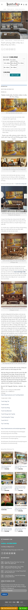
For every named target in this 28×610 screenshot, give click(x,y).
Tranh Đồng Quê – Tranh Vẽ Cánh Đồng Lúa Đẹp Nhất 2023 (15, 576)
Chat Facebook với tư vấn (10, 608)
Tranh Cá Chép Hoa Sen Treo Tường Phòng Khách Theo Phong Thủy (14, 567)
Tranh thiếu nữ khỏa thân (6, 508)
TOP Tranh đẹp (5, 605)
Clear (24, 58)
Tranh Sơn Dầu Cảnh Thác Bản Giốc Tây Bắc (20, 529)
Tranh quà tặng (13, 605)
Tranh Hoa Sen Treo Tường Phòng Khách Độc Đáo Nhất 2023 (15, 571)
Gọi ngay (24, 608)
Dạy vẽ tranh (10, 606)
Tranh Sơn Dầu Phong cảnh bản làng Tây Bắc (21, 509)
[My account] (23, 4)
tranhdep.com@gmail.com (7, 546)
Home (4, 9)
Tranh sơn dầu (7, 604)
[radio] (6, 63)
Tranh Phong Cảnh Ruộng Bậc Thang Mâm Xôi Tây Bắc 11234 (6, 488)
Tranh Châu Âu (10, 9)
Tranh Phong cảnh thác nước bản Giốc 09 (6, 467)
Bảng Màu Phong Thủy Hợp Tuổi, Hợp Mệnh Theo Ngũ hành (14, 562)
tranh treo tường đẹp (21, 183)
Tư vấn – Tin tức (17, 606)
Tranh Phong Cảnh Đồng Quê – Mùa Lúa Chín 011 (6, 529)
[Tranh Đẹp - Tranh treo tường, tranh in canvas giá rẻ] (13, 4)
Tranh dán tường (22, 605)
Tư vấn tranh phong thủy (17, 604)
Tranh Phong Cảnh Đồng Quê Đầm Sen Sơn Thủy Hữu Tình (20, 488)
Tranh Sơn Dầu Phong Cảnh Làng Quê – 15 (21, 467)
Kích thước (6, 59)
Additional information (7, 89)
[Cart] (26, 4)
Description (4, 86)
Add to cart (15, 75)
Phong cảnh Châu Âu (20, 9)
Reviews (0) (3, 92)
